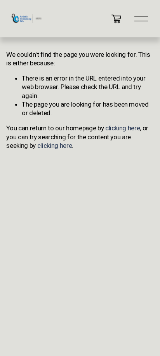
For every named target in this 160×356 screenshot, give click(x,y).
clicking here (122, 128)
